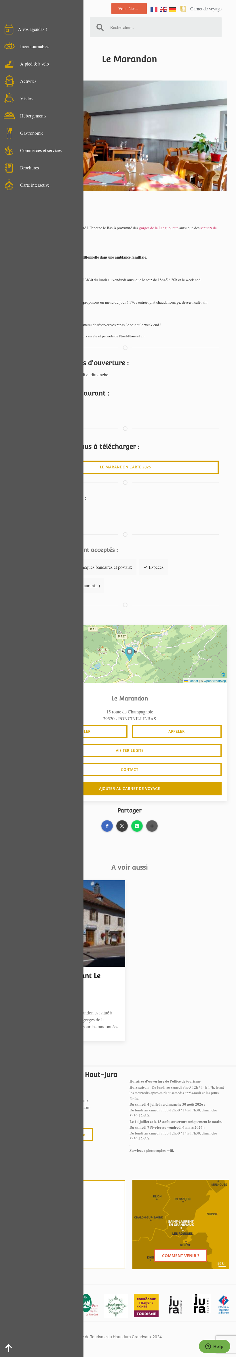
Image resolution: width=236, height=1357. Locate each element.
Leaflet (193, 680)
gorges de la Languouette (158, 227)
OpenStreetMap (215, 680)
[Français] (154, 8)
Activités (28, 81)
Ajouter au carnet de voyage (129, 788)
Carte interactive (35, 185)
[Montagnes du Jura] (116, 1306)
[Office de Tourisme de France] (223, 1305)
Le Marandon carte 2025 (125, 467)
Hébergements (33, 116)
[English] (163, 8)
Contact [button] (129, 769)
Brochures (29, 168)
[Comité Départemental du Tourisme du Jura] (201, 1303)
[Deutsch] (172, 8)
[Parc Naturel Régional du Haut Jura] (89, 1305)
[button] (129, 654)
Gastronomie (31, 133)
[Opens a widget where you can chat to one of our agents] (214, 1347)
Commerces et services (41, 150)
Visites (26, 98)
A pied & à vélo (34, 64)
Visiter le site (130, 750)
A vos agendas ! (32, 29)
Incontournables (34, 46)
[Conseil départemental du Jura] (175, 1305)
